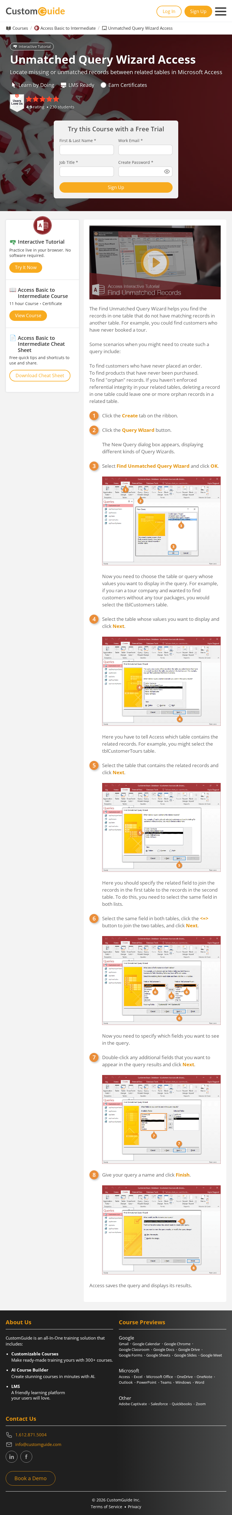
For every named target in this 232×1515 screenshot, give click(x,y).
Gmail (123, 1343)
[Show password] (167, 171)
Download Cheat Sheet (40, 375)
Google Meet (211, 1355)
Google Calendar (146, 1343)
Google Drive (189, 1349)
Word (199, 1382)
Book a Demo (30, 1478)
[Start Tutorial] (155, 262)
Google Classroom (134, 1349)
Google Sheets (158, 1355)
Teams (165, 1382)
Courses (20, 28)
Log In (169, 11)
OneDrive (185, 1376)
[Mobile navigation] (220, 11)
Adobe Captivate (133, 1403)
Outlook (126, 1382)
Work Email (130, 141)
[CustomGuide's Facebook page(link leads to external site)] (26, 1457)
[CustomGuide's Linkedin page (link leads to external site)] (12, 1457)
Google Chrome (177, 1343)
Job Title (68, 162)
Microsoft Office (159, 1376)
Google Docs (163, 1349)
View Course (28, 315)
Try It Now (25, 267)
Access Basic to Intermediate (68, 28)
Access (124, 1376)
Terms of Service (106, 1506)
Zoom (201, 1403)
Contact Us (21, 1418)
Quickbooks (182, 1403)
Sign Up (198, 11)
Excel (138, 1376)
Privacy (134, 1506)
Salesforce (159, 1403)
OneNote (204, 1376)
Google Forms (130, 1355)
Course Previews (142, 1322)
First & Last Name (77, 141)
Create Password (135, 162)
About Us (18, 1322)
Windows (183, 1382)
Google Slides (185, 1355)
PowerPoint (146, 1382)
